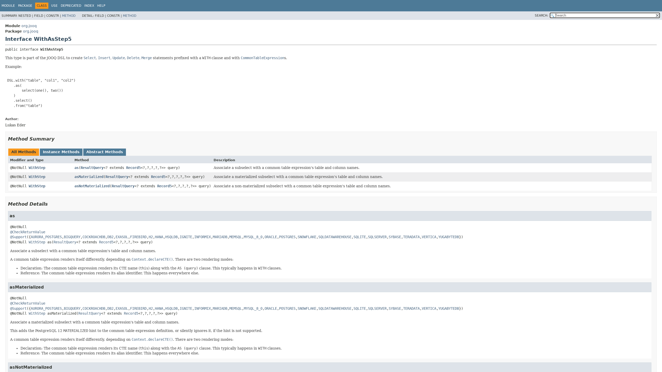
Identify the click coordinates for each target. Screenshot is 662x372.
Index (89, 5)
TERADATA (411, 237)
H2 (151, 237)
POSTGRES (287, 237)
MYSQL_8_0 (253, 237)
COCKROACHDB (93, 237)
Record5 (133, 168)
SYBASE (395, 237)
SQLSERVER (377, 237)
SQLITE (359, 237)
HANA (159, 237)
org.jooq (29, 26)
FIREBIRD (138, 237)
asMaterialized (88, 177)
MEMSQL (235, 237)
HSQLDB (171, 237)
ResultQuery (92, 168)
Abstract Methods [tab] (104, 152)
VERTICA (429, 237)
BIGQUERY (72, 237)
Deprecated (71, 5)
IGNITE (186, 237)
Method (69, 16)
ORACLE (271, 237)
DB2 (110, 237)
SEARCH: (541, 15)
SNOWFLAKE (307, 237)
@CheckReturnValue (27, 232)
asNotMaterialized (92, 186)
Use (54, 5)
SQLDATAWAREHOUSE (334, 237)
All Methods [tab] (23, 152)
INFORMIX (202, 237)
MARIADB (220, 237)
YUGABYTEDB (448, 237)
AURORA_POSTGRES (46, 237)
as (76, 168)
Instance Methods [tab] (61, 152)
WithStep (37, 168)
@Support (18, 237)
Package (25, 5)
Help (101, 5)
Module (8, 5)
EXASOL (122, 237)
